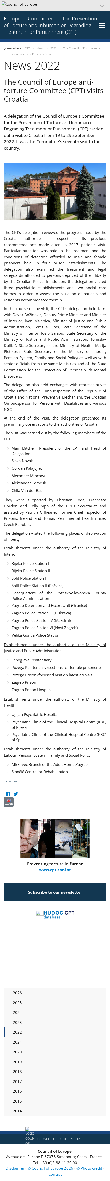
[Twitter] (16, 794)
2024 (17, 1012)
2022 (17, 1032)
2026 (17, 992)
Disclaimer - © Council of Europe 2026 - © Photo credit (54, 1168)
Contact (55, 1174)
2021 (17, 1042)
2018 (17, 1071)
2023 (17, 1022)
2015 (17, 1101)
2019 (17, 1061)
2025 (17, 1002)
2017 (17, 1081)
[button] (55, 5)
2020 (17, 1051)
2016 (17, 1091)
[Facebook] (8, 794)
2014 (17, 1110)
